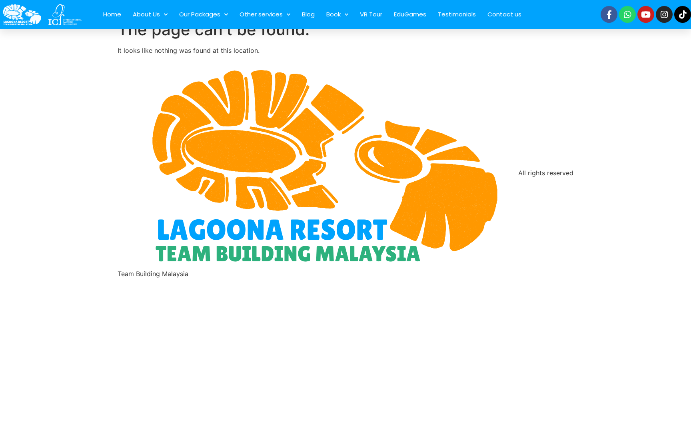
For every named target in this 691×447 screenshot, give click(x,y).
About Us (146, 14)
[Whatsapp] (627, 14)
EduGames (410, 14)
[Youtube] (645, 14)
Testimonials (457, 14)
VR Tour (371, 14)
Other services (261, 14)
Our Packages (199, 14)
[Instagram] (664, 14)
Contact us (504, 14)
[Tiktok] (682, 14)
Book (333, 14)
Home (112, 14)
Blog (308, 14)
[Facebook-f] (609, 14)
